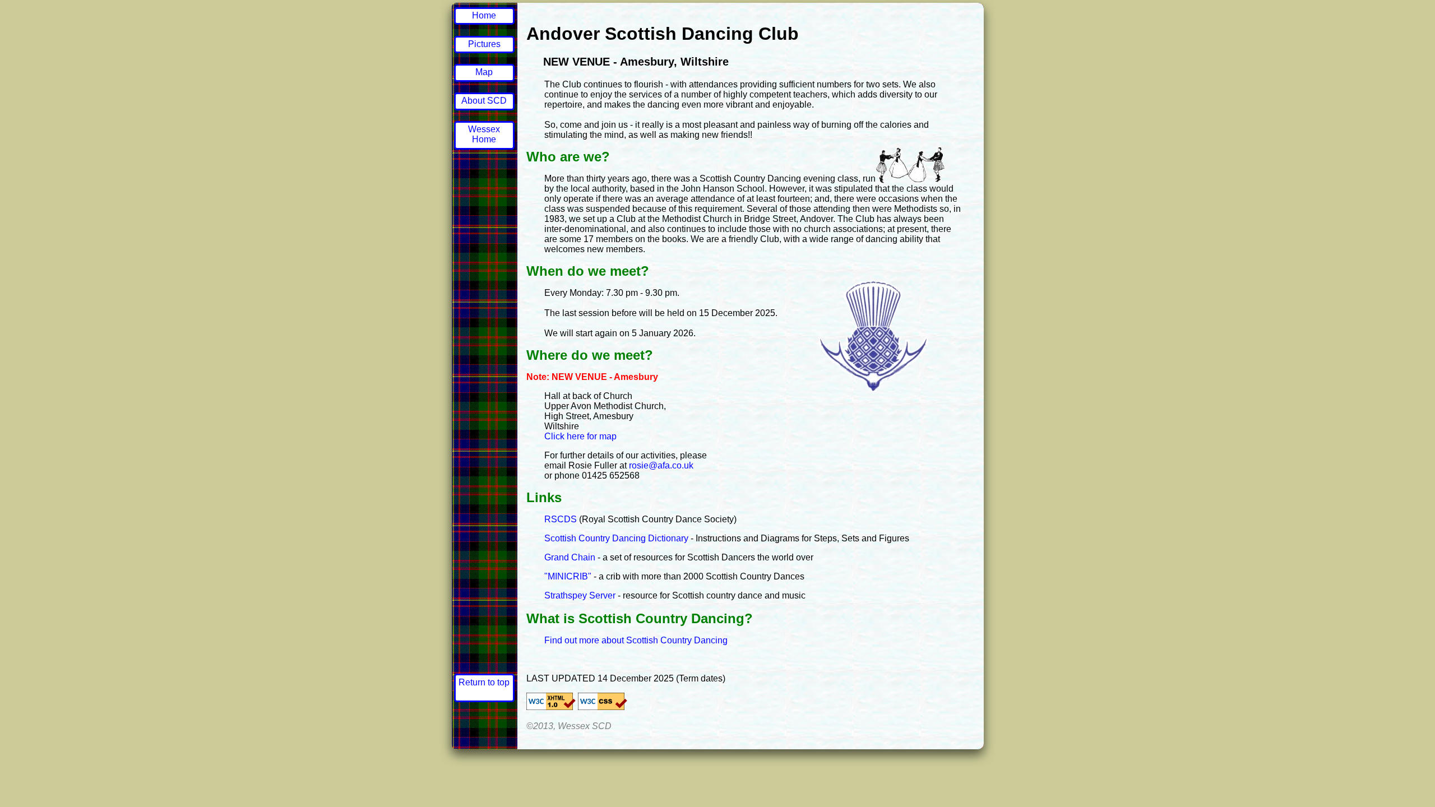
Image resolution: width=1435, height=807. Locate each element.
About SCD (484, 100)
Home (484, 15)
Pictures (484, 44)
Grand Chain (569, 557)
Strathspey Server (579, 595)
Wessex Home (484, 134)
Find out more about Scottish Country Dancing (636, 640)
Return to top (484, 682)
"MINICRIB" (567, 576)
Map (484, 72)
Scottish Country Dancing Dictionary (616, 538)
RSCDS (560, 519)
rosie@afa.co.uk (661, 465)
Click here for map (580, 436)
